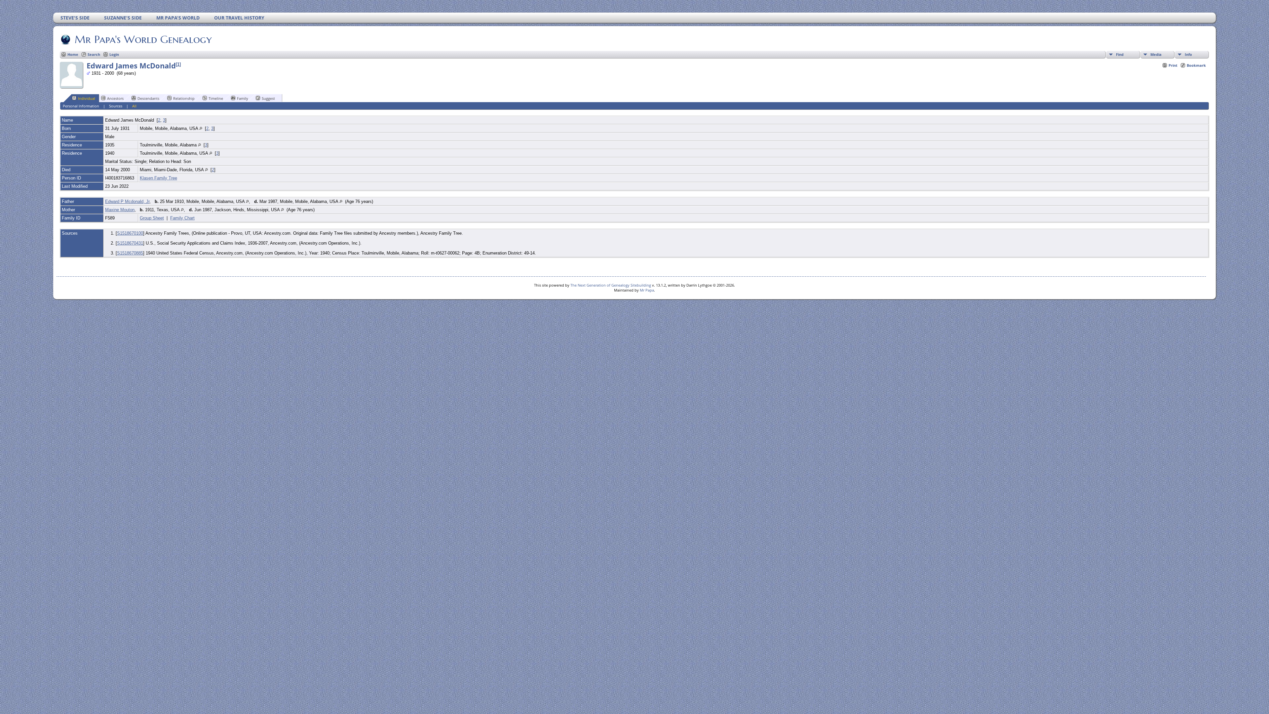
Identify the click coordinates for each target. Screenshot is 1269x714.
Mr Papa (647, 290)
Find (1120, 54)
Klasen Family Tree (158, 178)
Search (94, 54)
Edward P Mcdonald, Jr (127, 201)
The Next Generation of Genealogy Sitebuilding (610, 285)
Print (1173, 65)
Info (1188, 54)
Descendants (148, 98)
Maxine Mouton (120, 209)
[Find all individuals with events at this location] (200, 128)
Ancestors (115, 98)
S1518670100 (130, 233)
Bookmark (1196, 65)
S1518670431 (130, 243)
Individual (86, 98)
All (134, 105)
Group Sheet (152, 218)
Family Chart (182, 218)
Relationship (184, 98)
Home (72, 54)
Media (1156, 54)
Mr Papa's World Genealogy (143, 39)
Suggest (268, 98)
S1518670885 (130, 253)
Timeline (216, 98)
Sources (115, 105)
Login (114, 54)
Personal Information (81, 105)
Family (242, 98)
